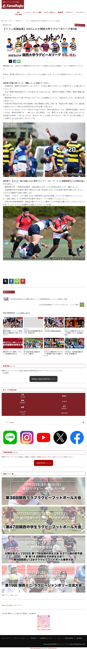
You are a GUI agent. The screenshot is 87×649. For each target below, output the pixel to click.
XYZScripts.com (52, 648)
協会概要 (79, 638)
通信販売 (60, 12)
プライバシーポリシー (20, 638)
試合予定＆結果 (18, 13)
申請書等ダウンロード (47, 638)
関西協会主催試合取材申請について (43, 379)
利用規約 (33, 638)
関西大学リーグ (9, 292)
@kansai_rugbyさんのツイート (12, 605)
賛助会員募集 (69, 638)
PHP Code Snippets (35, 648)
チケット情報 (37, 12)
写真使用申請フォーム (43, 463)
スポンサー (69, 12)
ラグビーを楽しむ (49, 12)
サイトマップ (6, 638)
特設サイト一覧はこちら (10, 595)
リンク (59, 638)
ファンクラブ (80, 12)
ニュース (27, 12)
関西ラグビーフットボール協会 (63, 644)
